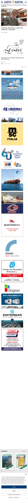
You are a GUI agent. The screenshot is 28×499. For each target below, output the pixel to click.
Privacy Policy (16, 497)
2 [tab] (2, 63)
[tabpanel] (14, 60)
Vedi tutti (23, 66)
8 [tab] (9, 63)
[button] (26, 474)
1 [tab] (1, 63)
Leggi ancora (14, 60)
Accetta (14, 487)
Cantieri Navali (4, 32)
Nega (14, 490)
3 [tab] (3, 63)
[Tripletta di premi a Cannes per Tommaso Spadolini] (14, 17)
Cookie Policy (10, 497)
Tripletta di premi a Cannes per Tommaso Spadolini (12, 28)
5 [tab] (6, 63)
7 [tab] (8, 63)
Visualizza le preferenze (14, 494)
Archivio (23, 451)
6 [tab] (7, 63)
